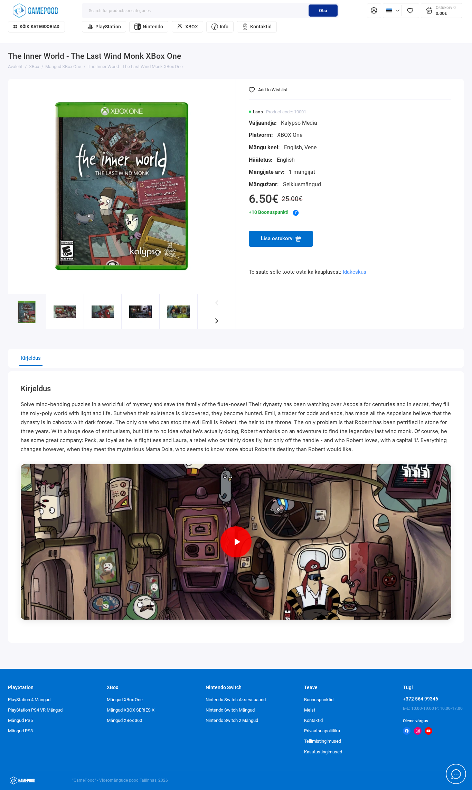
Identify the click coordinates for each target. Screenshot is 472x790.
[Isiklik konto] (374, 10)
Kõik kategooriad (40, 26)
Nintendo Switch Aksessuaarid (236, 699)
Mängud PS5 (20, 720)
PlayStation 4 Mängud (29, 699)
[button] (217, 321)
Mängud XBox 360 (124, 720)
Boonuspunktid (318, 699)
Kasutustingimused (323, 751)
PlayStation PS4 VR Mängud (35, 710)
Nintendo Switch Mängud (230, 710)
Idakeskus (354, 272)
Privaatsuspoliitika (322, 730)
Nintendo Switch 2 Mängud (232, 720)
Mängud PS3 (20, 730)
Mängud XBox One (125, 699)
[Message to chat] (456, 774)
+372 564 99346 (420, 699)
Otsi (323, 10)
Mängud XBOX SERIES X (130, 710)
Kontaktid (261, 26)
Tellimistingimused (322, 741)
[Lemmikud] (410, 10)
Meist (309, 710)
